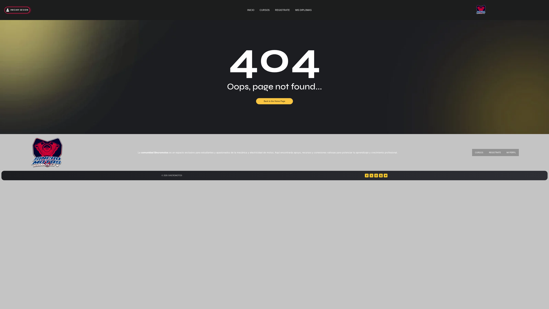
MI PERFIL (511, 152)
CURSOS (265, 10)
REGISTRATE (282, 10)
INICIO (250, 10)
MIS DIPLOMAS (303, 10)
